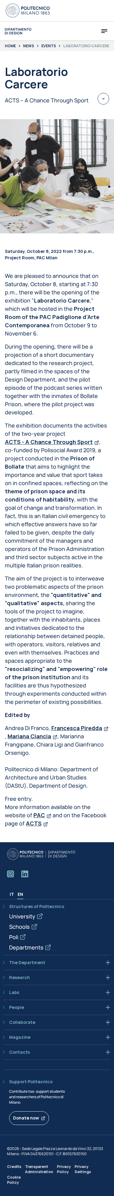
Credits (14, 1166)
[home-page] (18, 31)
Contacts (19, 1052)
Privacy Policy (64, 1169)
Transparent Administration (39, 1169)
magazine (19, 1037)
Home (10, 46)
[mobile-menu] (104, 31)
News (28, 46)
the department (27, 962)
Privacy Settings (82, 1169)
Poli (13, 937)
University (22, 916)
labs (14, 992)
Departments (26, 947)
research (19, 977)
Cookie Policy (14, 1180)
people (16, 1007)
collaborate (22, 1022)
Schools (19, 926)
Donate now (26, 1118)
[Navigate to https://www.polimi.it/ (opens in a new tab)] (27, 10)
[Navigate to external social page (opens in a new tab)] (10, 874)
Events (48, 46)
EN (20, 894)
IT (12, 894)
